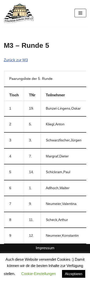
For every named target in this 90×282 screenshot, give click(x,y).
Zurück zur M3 (16, 60)
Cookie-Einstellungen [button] (38, 273)
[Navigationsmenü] (80, 13)
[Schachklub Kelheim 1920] (19, 13)
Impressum (45, 248)
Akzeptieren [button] (73, 274)
